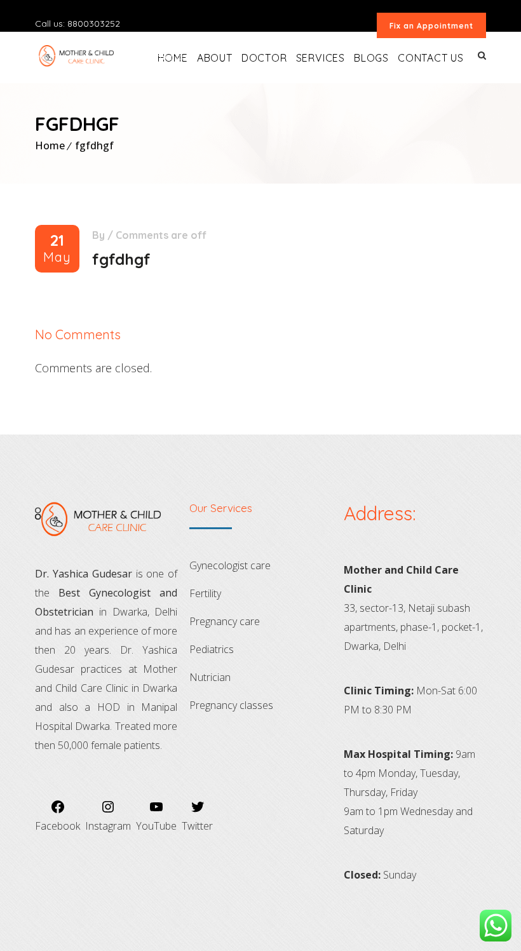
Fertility (205, 593)
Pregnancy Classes (231, 705)
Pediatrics (211, 649)
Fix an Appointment (431, 25)
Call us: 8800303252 (77, 23)
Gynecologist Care (230, 565)
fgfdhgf (94, 145)
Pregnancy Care (224, 621)
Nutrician (210, 677)
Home (50, 145)
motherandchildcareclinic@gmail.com (115, 56)
